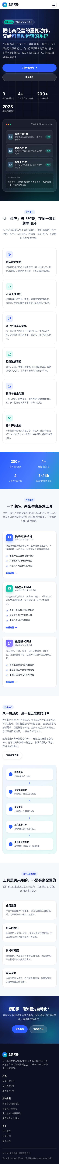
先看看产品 (38, 1029)
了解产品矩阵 (28, 67)
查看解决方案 (12, 755)
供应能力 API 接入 (10, 1118)
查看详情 (10, 573)
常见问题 (6, 1141)
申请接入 (29, 77)
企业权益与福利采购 (11, 1113)
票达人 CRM (8, 1086)
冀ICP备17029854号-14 (12, 1158)
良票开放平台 (8, 1081)
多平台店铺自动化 (10, 1103)
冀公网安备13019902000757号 (38, 1158)
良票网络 (13, 4)
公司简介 (6, 1131)
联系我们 (6, 1136)
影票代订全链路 (9, 1108)
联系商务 (20, 1029)
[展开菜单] (54, 5)
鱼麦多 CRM (8, 1091)
